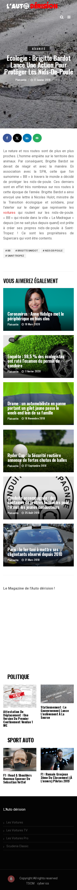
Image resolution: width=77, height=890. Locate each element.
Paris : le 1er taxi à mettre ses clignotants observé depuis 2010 (34, 551)
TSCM (30, 883)
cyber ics (43, 883)
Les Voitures (14, 822)
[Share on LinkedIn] (27, 138)
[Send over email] (37, 138)
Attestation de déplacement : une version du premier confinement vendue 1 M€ (18, 718)
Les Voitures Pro (17, 838)
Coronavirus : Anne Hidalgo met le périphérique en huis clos (35, 316)
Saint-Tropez (15, 255)
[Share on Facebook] (7, 138)
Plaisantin (20, 80)
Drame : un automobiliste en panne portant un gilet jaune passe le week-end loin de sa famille (36, 408)
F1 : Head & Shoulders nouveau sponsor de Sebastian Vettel (17, 778)
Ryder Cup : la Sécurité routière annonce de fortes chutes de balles (37, 457)
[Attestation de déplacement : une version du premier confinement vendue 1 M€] (19, 696)
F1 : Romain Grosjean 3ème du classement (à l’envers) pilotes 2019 (56, 777)
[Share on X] (17, 138)
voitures (9, 213)
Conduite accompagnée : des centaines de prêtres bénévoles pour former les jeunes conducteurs (38, 502)
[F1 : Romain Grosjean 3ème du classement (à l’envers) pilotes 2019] (57, 759)
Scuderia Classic (17, 846)
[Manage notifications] (11, 878)
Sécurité (38, 49)
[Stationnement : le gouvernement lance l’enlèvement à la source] (57, 694)
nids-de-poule (53, 250)
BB (8, 250)
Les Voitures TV (17, 830)
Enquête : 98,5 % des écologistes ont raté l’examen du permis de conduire (35, 361)
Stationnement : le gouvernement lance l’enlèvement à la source (55, 712)
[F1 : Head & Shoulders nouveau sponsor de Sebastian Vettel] (19, 759)
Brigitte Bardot (28, 250)
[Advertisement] (39, 634)
